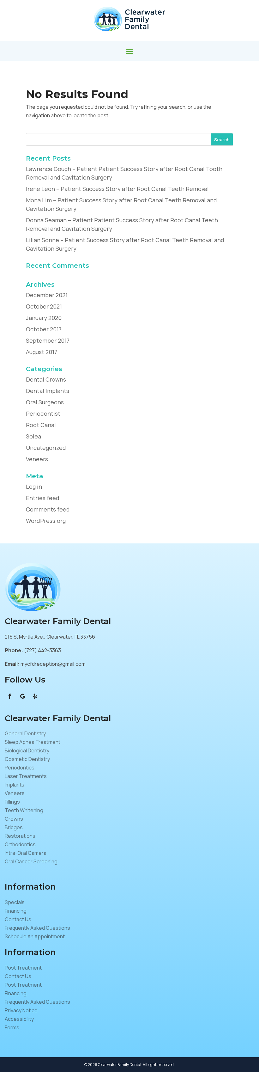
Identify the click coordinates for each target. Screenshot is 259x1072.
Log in (34, 486)
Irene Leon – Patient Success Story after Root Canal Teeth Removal (117, 189)
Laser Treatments (26, 776)
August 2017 (41, 352)
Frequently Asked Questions (37, 927)
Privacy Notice (21, 1010)
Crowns (14, 818)
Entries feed (42, 498)
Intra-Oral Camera (25, 852)
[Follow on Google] (22, 696)
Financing (16, 910)
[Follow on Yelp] (35, 696)
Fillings (12, 801)
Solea (33, 436)
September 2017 (47, 340)
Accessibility (19, 1018)
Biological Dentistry (27, 750)
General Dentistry (25, 733)
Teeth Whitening (24, 810)
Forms (12, 1027)
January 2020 (44, 318)
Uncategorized (46, 447)
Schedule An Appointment (35, 936)
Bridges (14, 827)
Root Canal (41, 425)
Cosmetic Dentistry (27, 759)
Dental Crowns (46, 379)
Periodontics (19, 767)
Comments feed (48, 509)
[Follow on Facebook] (10, 696)
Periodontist (43, 413)
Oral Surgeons (45, 402)
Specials (15, 902)
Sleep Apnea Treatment (32, 741)
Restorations (20, 835)
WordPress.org (46, 520)
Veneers (37, 459)
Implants (14, 784)
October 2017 (44, 329)
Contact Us (18, 919)
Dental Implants (47, 391)
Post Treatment (23, 967)
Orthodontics (20, 844)
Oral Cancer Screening (31, 861)
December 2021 (47, 295)
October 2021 (44, 306)
